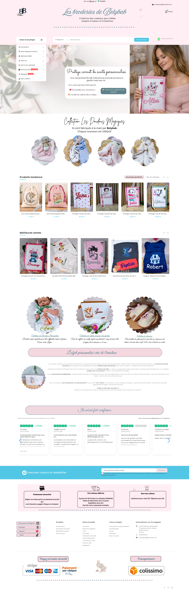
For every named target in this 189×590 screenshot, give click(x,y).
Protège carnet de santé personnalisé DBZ (99, 276)
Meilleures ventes (62, 531)
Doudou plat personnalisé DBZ (64, 276)
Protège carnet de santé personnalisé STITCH (39, 276)
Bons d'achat (114, 536)
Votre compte (115, 522)
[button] (9, 79)
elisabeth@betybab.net (148, 538)
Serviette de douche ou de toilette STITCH (130, 276)
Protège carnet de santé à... (109, 214)
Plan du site (60, 533)
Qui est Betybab (89, 538)
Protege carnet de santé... (159, 214)
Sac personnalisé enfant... (31, 214)
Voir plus (158, 451)
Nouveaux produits (63, 529)
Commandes (114, 529)
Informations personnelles (119, 526)
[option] (94, 79)
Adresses (112, 533)
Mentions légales (89, 529)
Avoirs (111, 531)
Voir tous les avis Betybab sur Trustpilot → (155, 418)
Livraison (86, 526)
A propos (86, 533)
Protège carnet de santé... (82, 214)
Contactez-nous (89, 541)
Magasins (86, 545)
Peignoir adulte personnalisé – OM (156, 276)
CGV (84, 531)
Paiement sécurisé (89, 536)
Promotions (60, 526)
